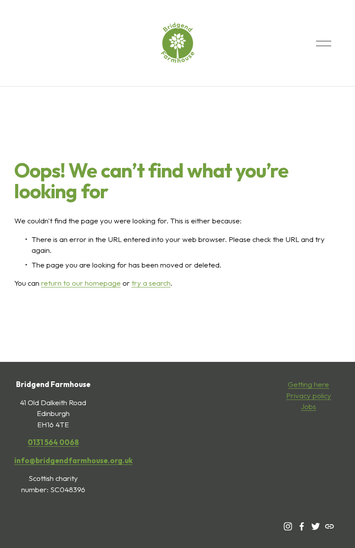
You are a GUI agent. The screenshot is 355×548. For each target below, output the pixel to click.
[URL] (329, 526)
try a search (151, 282)
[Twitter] (315, 526)
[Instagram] (288, 526)
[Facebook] (301, 526)
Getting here (308, 384)
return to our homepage (81, 282)
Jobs (308, 406)
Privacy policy (308, 395)
